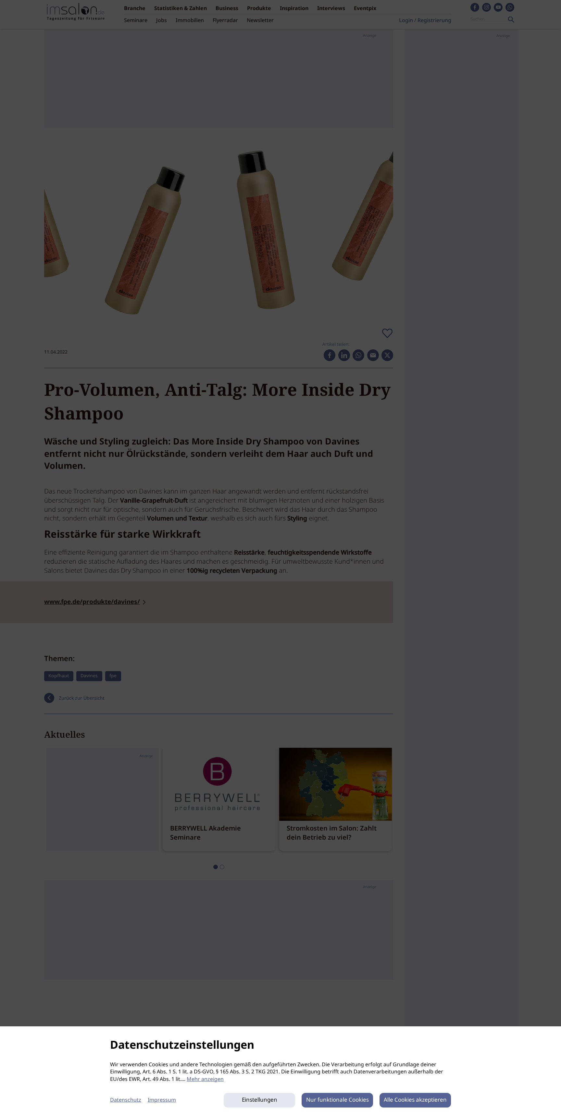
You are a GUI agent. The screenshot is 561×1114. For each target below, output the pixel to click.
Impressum (162, 1100)
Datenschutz (125, 1100)
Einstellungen (259, 1100)
